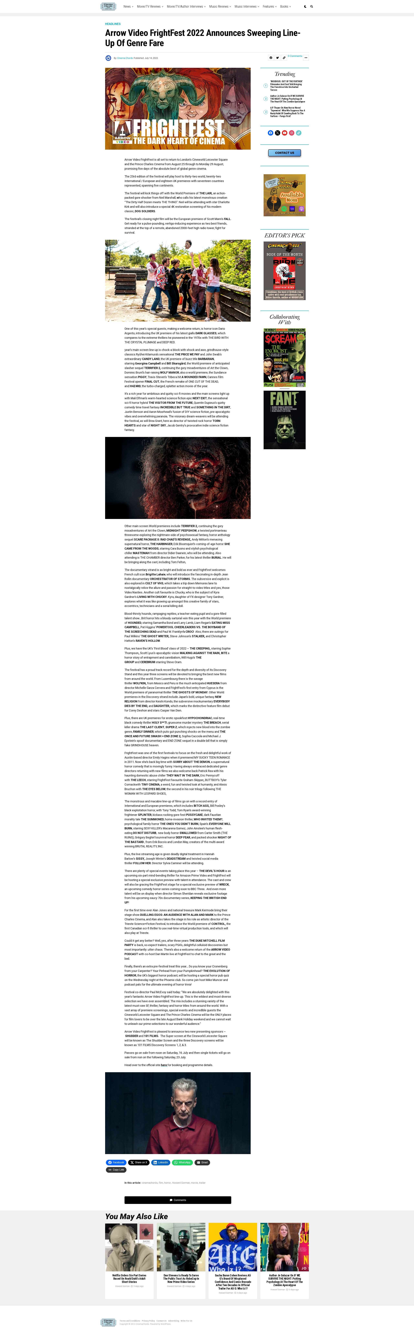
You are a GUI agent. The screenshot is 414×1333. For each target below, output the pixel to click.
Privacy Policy (148, 1321)
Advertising (173, 1321)
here (164, 1065)
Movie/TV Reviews (149, 6)
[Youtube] (284, 133)
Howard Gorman (181, 1183)
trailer (202, 1183)
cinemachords (150, 1183)
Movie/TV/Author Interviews (185, 6)
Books (284, 6)
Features (268, 6)
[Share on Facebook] (271, 58)
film (161, 1183)
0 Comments (295, 56)
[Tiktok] (298, 133)
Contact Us (161, 1321)
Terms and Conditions (130, 1321)
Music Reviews (218, 6)
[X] (277, 133)
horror (167, 1183)
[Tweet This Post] (277, 58)
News (127, 6)
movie (194, 1183)
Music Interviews (245, 6)
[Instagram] (291, 133)
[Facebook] (270, 133)
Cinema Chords (125, 58)
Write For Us (186, 1321)
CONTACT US (284, 152)
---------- (284, 388)
